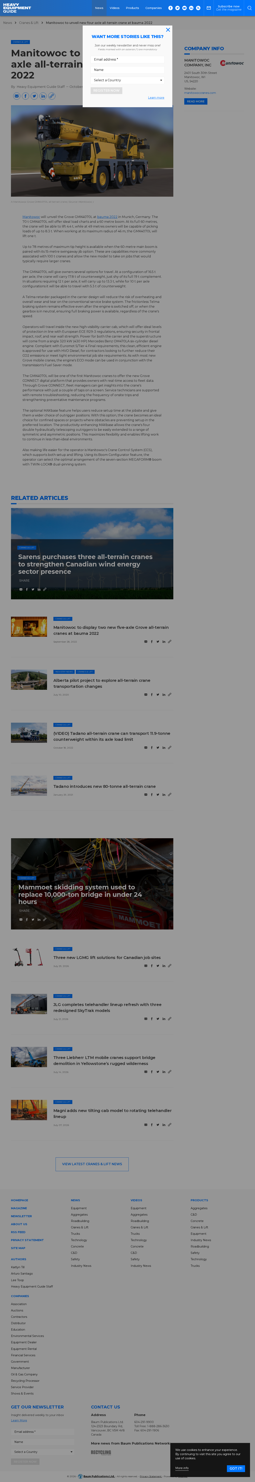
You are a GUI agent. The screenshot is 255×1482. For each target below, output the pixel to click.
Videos (115, 8)
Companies (153, 8)
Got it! (236, 1468)
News (99, 8)
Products (132, 8)
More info (182, 1468)
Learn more (156, 97)
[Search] (249, 8)
